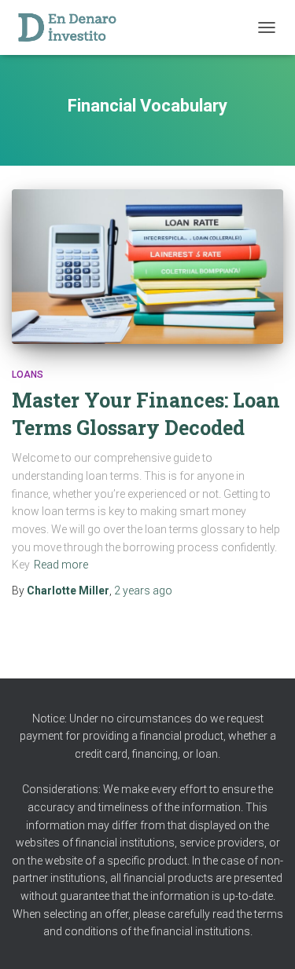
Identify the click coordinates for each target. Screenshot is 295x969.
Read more (61, 564)
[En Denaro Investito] (73, 27)
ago (143, 590)
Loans (27, 374)
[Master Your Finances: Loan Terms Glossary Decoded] (147, 266)
